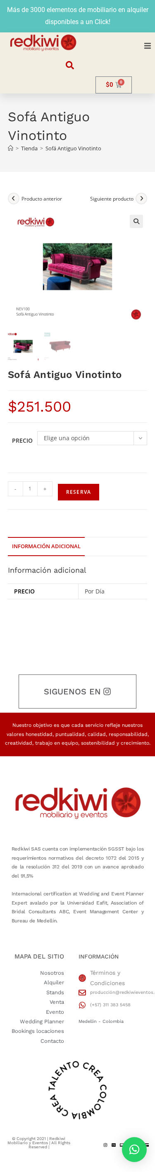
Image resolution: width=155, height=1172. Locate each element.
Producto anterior (41, 198)
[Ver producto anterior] (13, 198)
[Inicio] (10, 148)
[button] (147, 46)
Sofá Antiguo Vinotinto (73, 148)
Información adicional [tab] (46, 546)
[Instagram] (105, 1145)
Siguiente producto (112, 198)
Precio (22, 440)
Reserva (78, 491)
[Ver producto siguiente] (141, 198)
